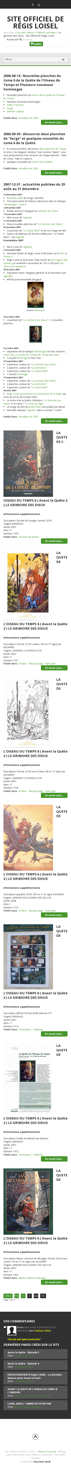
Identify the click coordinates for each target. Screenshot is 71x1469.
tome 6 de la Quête (42, 161)
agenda (20, 237)
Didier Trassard (15, 104)
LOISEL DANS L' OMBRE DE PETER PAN (29, 1403)
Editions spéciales (46, 32)
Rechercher (13, 39)
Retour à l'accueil (47, 1451)
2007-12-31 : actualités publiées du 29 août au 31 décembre (34, 186)
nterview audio (15, 198)
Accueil (21, 32)
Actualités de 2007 (28, 416)
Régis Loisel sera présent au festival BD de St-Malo (34, 393)
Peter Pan (8, 354)
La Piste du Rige (34, 403)
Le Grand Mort (31, 230)
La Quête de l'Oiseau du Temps (32, 354)
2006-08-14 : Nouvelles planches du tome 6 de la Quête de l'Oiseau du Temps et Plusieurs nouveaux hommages (32, 82)
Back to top (35, 1437)
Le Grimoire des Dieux (50, 224)
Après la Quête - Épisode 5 (23, 1352)
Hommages (40, 351)
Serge (10, 108)
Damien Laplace (15, 111)
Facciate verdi (42, 1461)
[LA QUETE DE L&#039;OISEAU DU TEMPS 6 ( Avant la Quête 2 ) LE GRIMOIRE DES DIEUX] (28, 585)
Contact (39, 1330)
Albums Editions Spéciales (32, 1277)
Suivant (36, 1295)
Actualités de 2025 (24, 1355)
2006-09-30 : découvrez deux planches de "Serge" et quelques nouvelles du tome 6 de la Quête (34, 138)
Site (47, 1330)
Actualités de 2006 (28, 118)
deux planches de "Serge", (53, 148)
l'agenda (27, 217)
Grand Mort (35, 406)
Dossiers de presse (28, 536)
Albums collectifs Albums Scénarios (33, 1395)
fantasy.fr (40, 310)
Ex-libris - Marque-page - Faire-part (37, 663)
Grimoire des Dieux (48, 210)
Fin (43, 1295)
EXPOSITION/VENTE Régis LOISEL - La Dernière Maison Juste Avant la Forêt (35, 1376)
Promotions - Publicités (30, 1029)
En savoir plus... (54, 122)
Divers (56, 354)
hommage (22, 357)
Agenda (31, 410)
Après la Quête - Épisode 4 (23, 1363)
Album (31, 32)
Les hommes (39, 367)
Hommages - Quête (15, 204)
